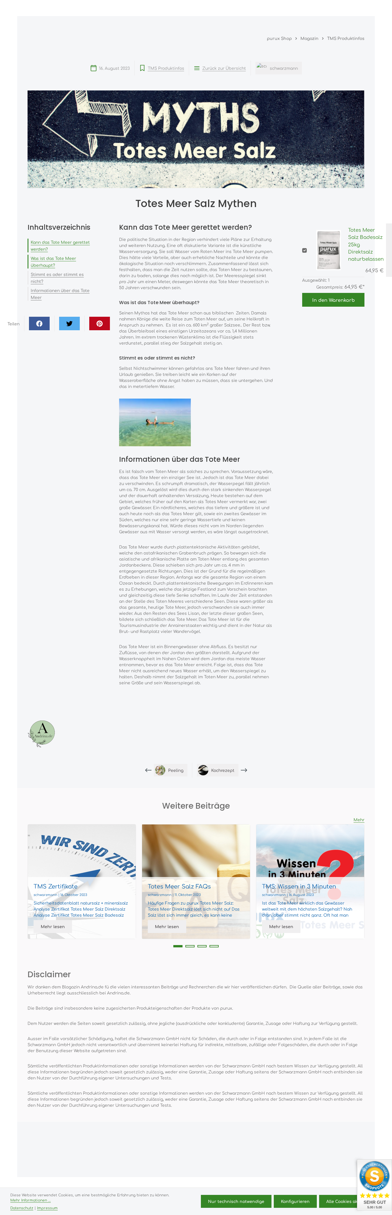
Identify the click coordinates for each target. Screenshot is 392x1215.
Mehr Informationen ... (30, 1200)
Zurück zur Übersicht (224, 68)
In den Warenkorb (333, 300)
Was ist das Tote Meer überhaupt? (53, 262)
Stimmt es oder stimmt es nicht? (57, 278)
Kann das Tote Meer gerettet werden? (60, 245)
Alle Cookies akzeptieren (352, 1201)
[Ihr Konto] (333, 8)
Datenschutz (21, 1208)
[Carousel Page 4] (214, 946)
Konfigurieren (295, 1201)
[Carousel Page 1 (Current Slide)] (178, 946)
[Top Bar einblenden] (358, 8)
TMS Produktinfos (166, 68)
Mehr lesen (53, 926)
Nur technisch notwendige (236, 1201)
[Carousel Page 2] (190, 946)
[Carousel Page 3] (202, 946)
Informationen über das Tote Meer (60, 294)
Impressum (47, 1208)
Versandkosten (220, 1185)
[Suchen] (307, 8)
